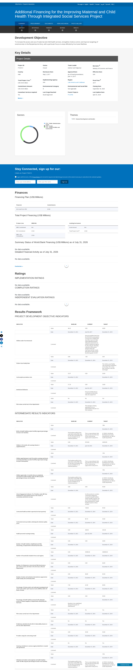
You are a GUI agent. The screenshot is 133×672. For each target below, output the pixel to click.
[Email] (1, 332)
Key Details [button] (35, 28)
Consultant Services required (27, 92)
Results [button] (76, 28)
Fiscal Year (97, 80)
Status (45, 65)
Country (20, 72)
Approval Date (72, 72)
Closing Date (97, 86)
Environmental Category (51, 86)
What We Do (18, 4)
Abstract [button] (22, 28)
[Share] (1, 339)
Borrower (96, 65)
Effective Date (97, 72)
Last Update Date (98, 92)
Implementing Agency (50, 80)
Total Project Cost (24, 80)
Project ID (21, 65)
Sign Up (64, 182)
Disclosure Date (48, 72)
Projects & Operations (28, 4)
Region (70, 80)
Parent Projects (73, 92)
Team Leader (72, 65)
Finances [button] (49, 28)
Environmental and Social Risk (77, 86)
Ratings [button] (62, 28)
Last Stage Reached (49, 92)
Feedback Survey (125, 664)
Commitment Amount (25, 86)
